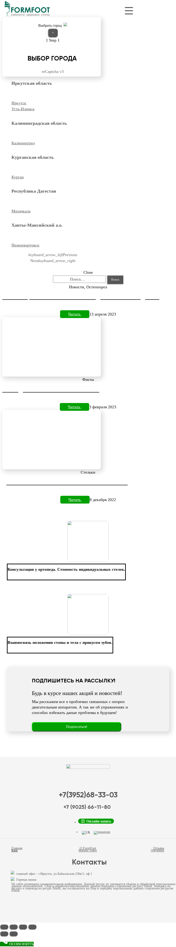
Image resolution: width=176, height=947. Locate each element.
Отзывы (158, 848)
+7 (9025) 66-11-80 (87, 807)
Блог (14, 850)
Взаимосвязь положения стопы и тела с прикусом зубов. (60, 642)
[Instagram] (102, 832)
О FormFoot (88, 848)
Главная (16, 848)
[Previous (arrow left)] (4, 933)
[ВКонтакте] (86, 832)
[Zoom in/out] (32, 926)
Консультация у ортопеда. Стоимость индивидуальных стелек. (66, 569)
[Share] (13, 926)
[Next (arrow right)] (13, 933)
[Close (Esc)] (4, 926)
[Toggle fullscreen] (23, 926)
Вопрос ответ (88, 850)
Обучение (157, 850)
